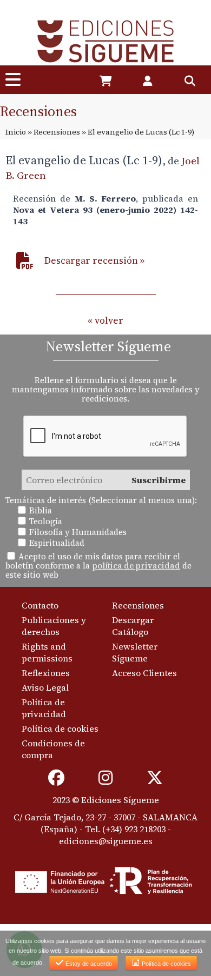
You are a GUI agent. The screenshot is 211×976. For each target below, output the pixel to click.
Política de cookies (60, 728)
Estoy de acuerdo (88, 963)
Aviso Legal (45, 687)
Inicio (15, 131)
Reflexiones (46, 673)
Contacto (40, 605)
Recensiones (57, 131)
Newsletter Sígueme (134, 652)
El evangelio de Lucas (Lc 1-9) (83, 160)
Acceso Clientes (144, 673)
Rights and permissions (47, 652)
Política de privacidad (44, 708)
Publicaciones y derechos (54, 626)
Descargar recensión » (94, 260)
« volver (105, 320)
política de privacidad (136, 565)
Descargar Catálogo (133, 626)
